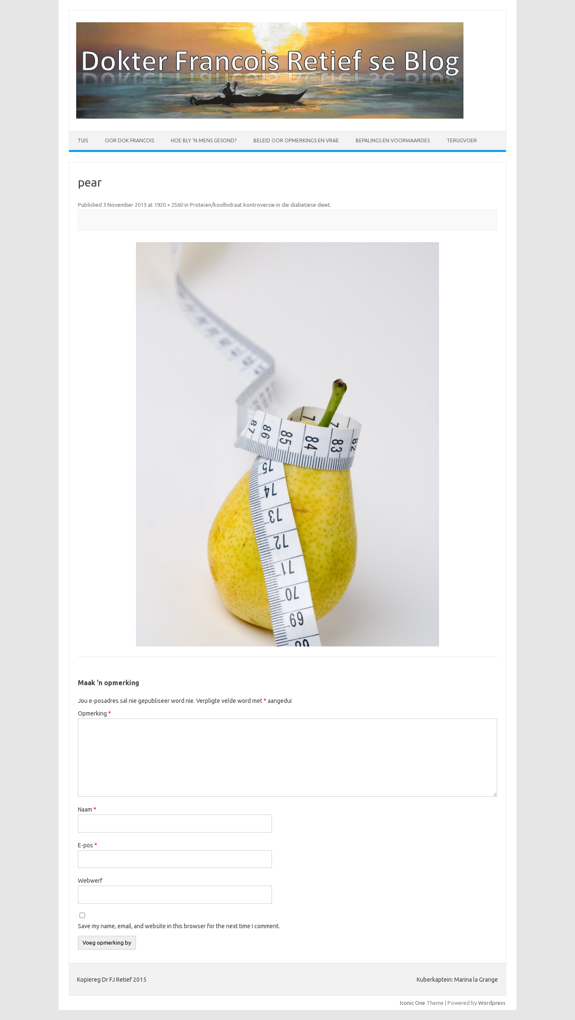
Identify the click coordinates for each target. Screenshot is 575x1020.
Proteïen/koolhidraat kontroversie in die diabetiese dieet (260, 205)
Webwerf (90, 880)
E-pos (87, 845)
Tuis (82, 140)
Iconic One (412, 1003)
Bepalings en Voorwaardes (393, 140)
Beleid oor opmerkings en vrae (296, 140)
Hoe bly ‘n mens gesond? (204, 140)
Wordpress (492, 1003)
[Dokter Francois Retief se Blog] (269, 116)
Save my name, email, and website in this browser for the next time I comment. (179, 926)
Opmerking (94, 713)
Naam (87, 809)
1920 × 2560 (168, 205)
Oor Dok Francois (129, 140)
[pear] (287, 444)
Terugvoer (462, 140)
